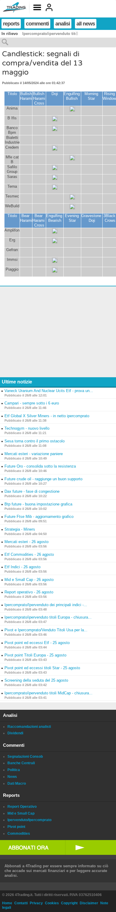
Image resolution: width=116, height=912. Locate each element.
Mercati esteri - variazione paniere (33, 454)
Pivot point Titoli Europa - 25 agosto (35, 655)
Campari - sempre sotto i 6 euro (31, 403)
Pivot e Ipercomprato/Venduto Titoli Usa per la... (45, 630)
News (12, 777)
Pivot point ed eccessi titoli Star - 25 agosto (42, 668)
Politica (13, 770)
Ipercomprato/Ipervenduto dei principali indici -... (45, 605)
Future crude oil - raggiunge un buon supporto (43, 479)
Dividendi (15, 733)
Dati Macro (16, 783)
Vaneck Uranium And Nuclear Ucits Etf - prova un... (48, 390)
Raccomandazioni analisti (29, 727)
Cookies (52, 903)
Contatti (21, 903)
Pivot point (16, 827)
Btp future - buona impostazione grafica (38, 504)
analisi (62, 24)
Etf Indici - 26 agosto (22, 567)
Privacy (36, 903)
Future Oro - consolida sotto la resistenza (40, 466)
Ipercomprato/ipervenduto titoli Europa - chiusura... (48, 617)
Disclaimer (89, 903)
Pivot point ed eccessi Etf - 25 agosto (37, 642)
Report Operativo (22, 807)
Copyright (69, 903)
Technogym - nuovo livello (26, 428)
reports (11, 24)
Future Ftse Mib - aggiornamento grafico (38, 516)
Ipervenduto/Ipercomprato (29, 820)
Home (7, 903)
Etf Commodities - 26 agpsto (29, 554)
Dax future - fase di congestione (31, 491)
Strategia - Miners (19, 529)
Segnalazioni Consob (25, 756)
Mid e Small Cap (21, 813)
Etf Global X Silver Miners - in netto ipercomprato (46, 416)
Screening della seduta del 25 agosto (36, 680)
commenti (37, 24)
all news (85, 24)
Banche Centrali (21, 763)
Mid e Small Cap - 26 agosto (29, 579)
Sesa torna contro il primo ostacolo (34, 441)
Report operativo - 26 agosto (28, 592)
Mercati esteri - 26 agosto (26, 542)
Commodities (18, 833)
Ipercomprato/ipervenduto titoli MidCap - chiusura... (48, 693)
